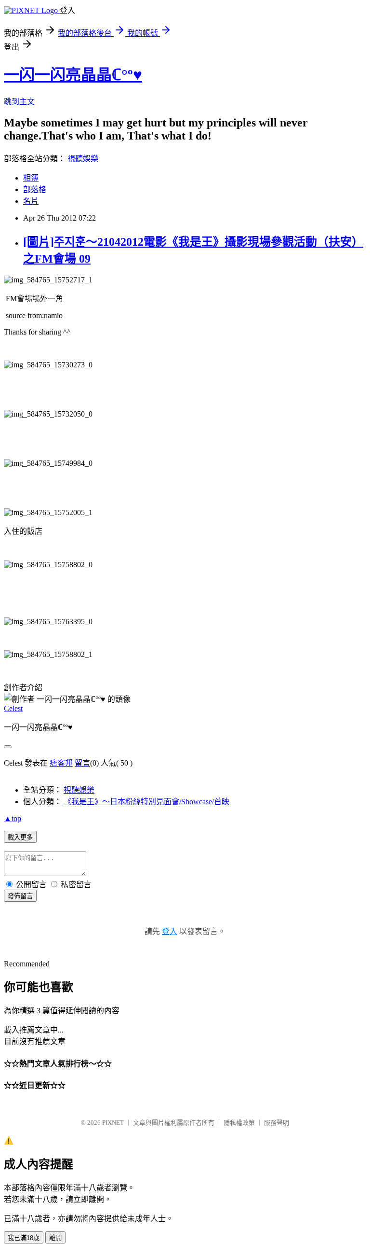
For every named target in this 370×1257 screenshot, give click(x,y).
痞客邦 (61, 763)
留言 (82, 763)
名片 (31, 201)
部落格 (34, 189)
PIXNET (113, 1122)
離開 (55, 1238)
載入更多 (20, 837)
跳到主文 (19, 102)
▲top (12, 818)
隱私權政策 (239, 1122)
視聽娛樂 (82, 158)
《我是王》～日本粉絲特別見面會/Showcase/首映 (146, 801)
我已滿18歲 (24, 1238)
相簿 (31, 178)
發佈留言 (20, 896)
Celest (13, 708)
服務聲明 (276, 1122)
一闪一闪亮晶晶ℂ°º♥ (73, 75)
